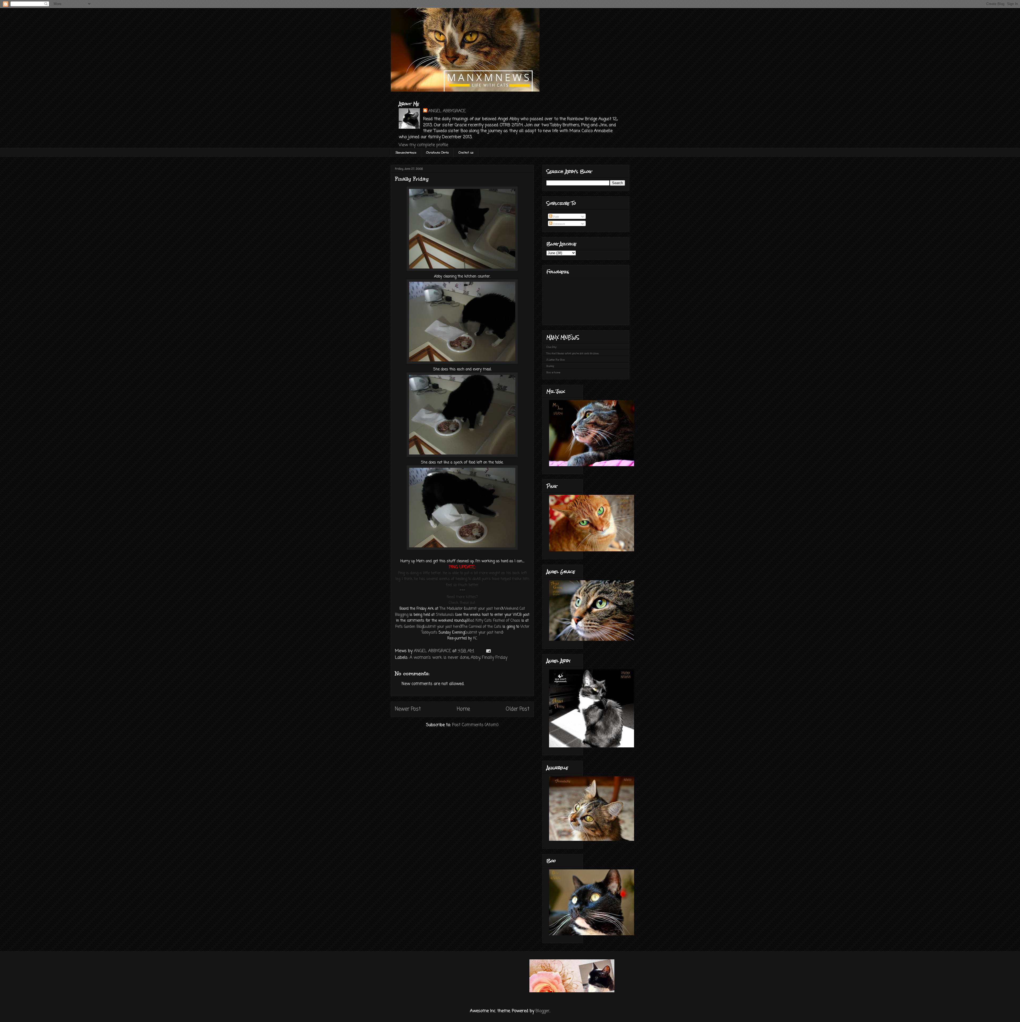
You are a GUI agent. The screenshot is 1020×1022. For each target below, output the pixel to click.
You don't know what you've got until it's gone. (572, 353)
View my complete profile (423, 145)
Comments (558, 223)
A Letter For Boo (555, 359)
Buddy (550, 365)
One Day (551, 346)
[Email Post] (488, 651)
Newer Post (408, 709)
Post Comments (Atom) (475, 725)
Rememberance (406, 152)
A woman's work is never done (439, 658)
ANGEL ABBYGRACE (447, 111)
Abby (475, 658)
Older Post (517, 709)
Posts (555, 216)
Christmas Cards (437, 152)
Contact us (465, 152)
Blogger (543, 1011)
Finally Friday (494, 658)
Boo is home (553, 372)
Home (463, 709)
